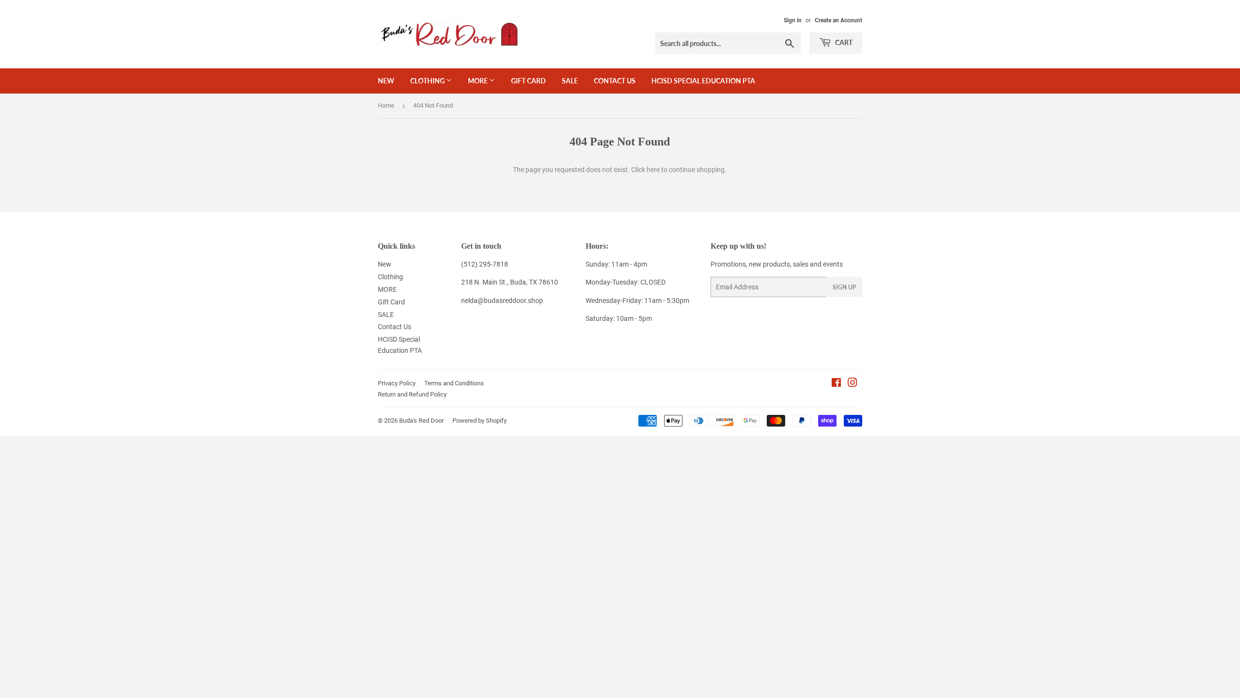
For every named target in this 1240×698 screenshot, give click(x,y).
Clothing (428, 81)
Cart (843, 42)
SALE (570, 81)
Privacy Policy (397, 383)
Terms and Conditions (454, 383)
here (653, 170)
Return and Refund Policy (412, 394)
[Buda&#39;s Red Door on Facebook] (836, 384)
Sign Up (844, 287)
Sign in (793, 20)
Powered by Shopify (479, 420)
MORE (478, 81)
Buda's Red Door (421, 420)
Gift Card (528, 81)
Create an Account (838, 20)
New (386, 81)
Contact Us (615, 81)
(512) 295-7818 (484, 264)
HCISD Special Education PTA (703, 81)
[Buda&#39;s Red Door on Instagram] (852, 384)
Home (386, 105)
